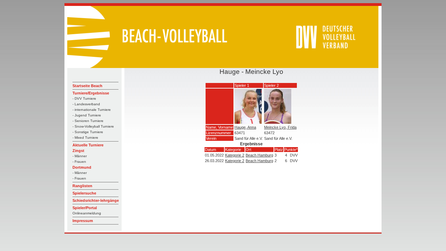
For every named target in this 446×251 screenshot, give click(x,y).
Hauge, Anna (245, 127)
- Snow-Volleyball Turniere (93, 126)
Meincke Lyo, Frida (280, 127)
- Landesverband (86, 104)
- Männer (79, 156)
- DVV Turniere (84, 98)
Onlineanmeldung (86, 213)
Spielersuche (84, 193)
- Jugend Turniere (86, 115)
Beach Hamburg (259, 155)
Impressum (82, 221)
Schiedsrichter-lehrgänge (95, 200)
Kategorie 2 (234, 155)
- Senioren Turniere (87, 121)
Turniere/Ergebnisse (90, 93)
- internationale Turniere (91, 110)
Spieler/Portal (84, 208)
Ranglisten (82, 186)
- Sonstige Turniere (87, 132)
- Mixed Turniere (85, 137)
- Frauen (79, 161)
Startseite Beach (87, 86)
